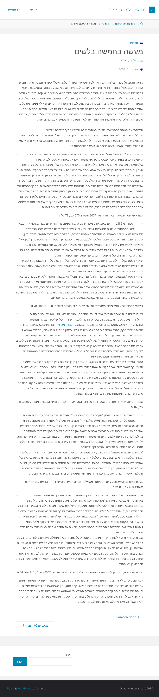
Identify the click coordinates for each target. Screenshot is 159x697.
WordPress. (18, 688)
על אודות (14, 10)
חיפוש (69, 654)
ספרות (105, 23)
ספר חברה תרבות (125, 23)
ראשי (33, 10)
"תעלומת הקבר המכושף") (70, 324)
